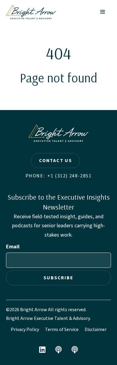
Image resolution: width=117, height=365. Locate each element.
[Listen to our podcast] (58, 350)
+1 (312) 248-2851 (69, 175)
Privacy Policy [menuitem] (25, 329)
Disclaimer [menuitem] (95, 329)
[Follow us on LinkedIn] (42, 350)
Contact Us (55, 160)
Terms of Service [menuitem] (62, 329)
